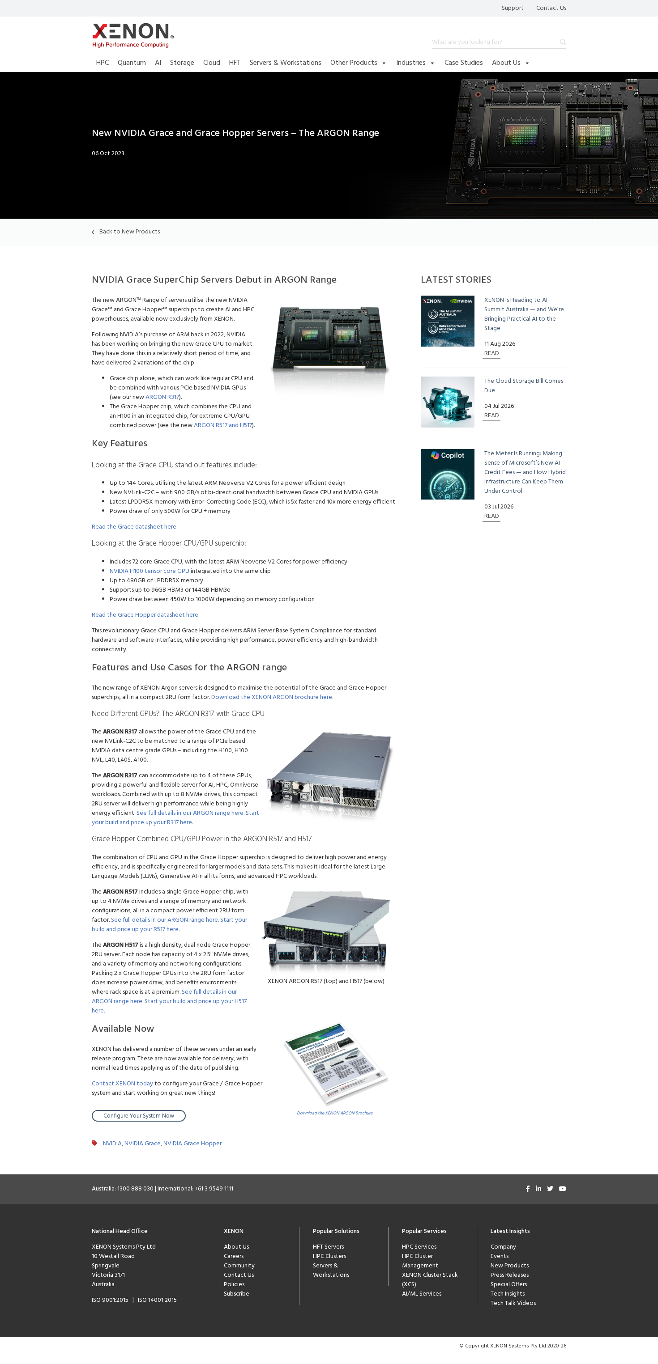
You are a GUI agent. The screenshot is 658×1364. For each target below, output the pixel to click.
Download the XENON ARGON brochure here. (272, 697)
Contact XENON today (122, 1084)
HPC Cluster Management (420, 1261)
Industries (411, 63)
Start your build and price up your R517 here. (169, 925)
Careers (234, 1256)
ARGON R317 (162, 397)
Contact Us (551, 8)
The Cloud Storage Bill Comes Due (523, 386)
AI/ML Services (421, 1294)
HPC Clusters (329, 1256)
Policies (234, 1284)
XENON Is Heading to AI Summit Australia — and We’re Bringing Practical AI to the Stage (524, 314)
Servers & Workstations (285, 63)
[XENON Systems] (133, 35)
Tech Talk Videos (513, 1303)
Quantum (132, 63)
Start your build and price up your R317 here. (175, 818)
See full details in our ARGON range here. (191, 813)
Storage (182, 63)
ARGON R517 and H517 (223, 425)
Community (239, 1266)
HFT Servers (328, 1247)
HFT (235, 63)
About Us (506, 63)
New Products (510, 1266)
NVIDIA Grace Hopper (192, 1144)
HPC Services (419, 1247)
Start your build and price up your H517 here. (169, 1006)
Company (503, 1247)
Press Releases (510, 1275)
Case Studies (463, 63)
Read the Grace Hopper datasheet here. (145, 615)
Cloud (211, 63)
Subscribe (236, 1294)
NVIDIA (112, 1144)
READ (491, 353)
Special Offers (509, 1284)
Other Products (353, 63)
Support (513, 8)
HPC (102, 63)
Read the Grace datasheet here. (134, 527)
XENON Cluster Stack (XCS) (430, 1280)
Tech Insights (508, 1294)
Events (499, 1256)
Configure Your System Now (138, 1116)
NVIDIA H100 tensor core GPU (149, 571)
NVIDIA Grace (142, 1144)
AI (158, 63)
